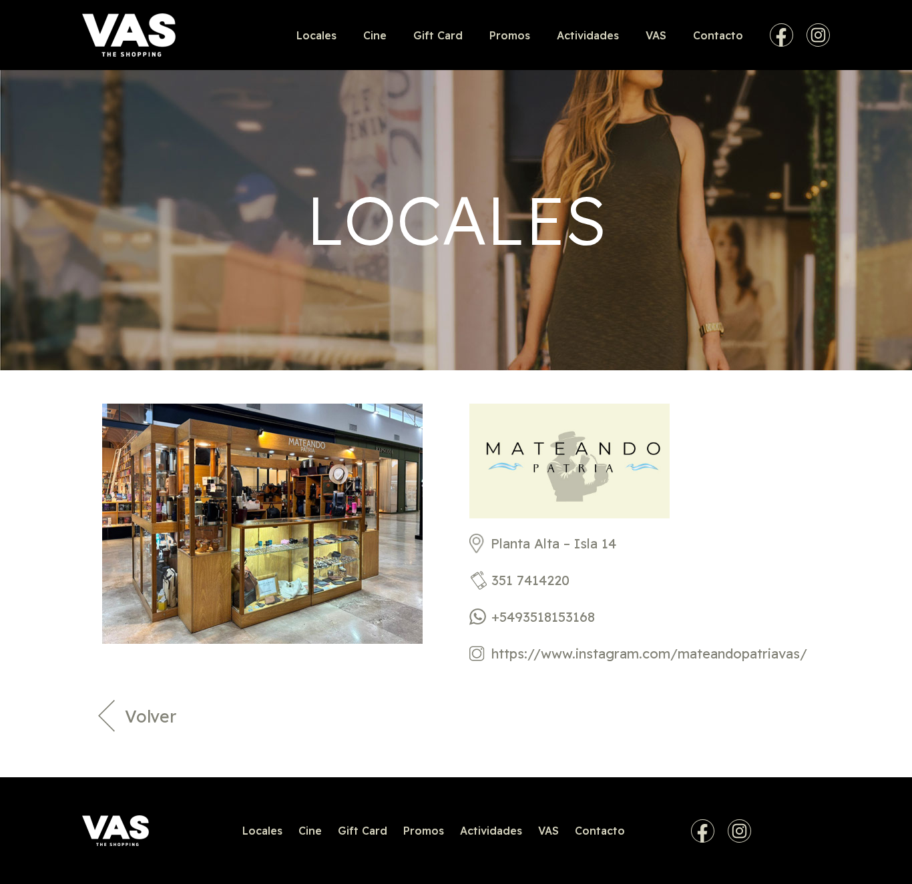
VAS (656, 35)
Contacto (718, 35)
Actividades (588, 35)
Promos (509, 35)
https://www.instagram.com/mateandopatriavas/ (649, 653)
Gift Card (438, 35)
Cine (375, 35)
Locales (316, 35)
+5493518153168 (543, 616)
